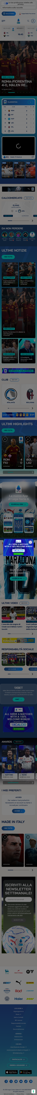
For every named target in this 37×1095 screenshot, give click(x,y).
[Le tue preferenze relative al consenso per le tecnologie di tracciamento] (33, 1091)
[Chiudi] (30, 542)
